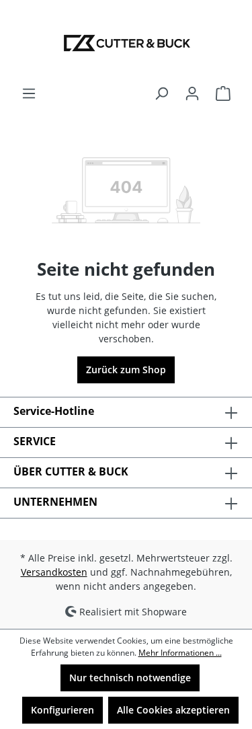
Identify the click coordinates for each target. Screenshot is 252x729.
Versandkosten (54, 572)
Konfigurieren (62, 709)
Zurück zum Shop (126, 369)
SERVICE (34, 441)
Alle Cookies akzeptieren (173, 709)
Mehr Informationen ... (180, 652)
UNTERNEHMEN (55, 501)
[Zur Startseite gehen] (126, 43)
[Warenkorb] (223, 93)
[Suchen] (161, 93)
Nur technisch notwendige (130, 677)
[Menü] (28, 93)
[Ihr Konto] (192, 93)
